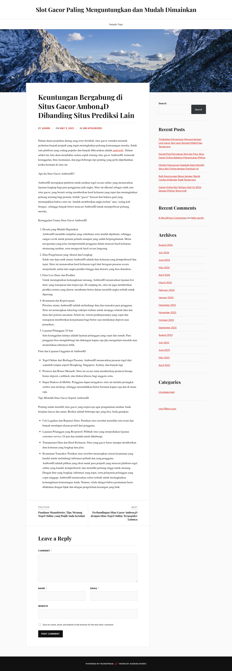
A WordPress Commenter (173, 217)
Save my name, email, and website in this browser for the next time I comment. (78, 624)
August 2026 (166, 244)
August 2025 (166, 334)
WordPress (107, 663)
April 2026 (164, 274)
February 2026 (167, 289)
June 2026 (164, 259)
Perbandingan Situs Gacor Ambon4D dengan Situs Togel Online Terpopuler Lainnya (114, 516)
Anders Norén (138, 663)
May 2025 (164, 357)
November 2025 (167, 312)
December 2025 (167, 304)
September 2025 (168, 327)
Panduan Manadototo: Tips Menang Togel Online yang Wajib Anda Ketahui (61, 514)
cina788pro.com (167, 408)
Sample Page (116, 24)
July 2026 (164, 252)
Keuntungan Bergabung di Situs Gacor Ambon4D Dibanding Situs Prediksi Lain (86, 106)
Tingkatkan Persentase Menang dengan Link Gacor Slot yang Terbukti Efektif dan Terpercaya (180, 143)
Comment (45, 550)
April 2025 (164, 364)
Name (42, 588)
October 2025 (166, 319)
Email (94, 588)
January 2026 (166, 297)
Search (163, 103)
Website (43, 606)
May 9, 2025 (67, 128)
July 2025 (164, 342)
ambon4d (118, 150)
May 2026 (164, 267)
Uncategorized (92, 128)
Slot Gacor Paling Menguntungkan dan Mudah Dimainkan (116, 10)
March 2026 (165, 282)
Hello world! (197, 217)
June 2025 (164, 349)
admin (46, 128)
